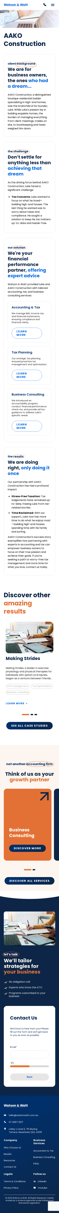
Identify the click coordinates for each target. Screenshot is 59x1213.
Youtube (42, 1187)
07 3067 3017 (16, 1122)
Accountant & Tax (43, 1150)
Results (7, 1154)
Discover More (27, 848)
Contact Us (10, 1166)
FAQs (36, 1163)
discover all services (29, 881)
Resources (9, 1160)
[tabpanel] (29, 663)
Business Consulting (44, 1157)
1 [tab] (25, 714)
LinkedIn (41, 1181)
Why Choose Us (12, 1147)
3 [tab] (35, 714)
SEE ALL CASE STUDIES (29, 726)
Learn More (22, 333)
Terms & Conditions (15, 1181)
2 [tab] (32, 714)
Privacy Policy (11, 1187)
